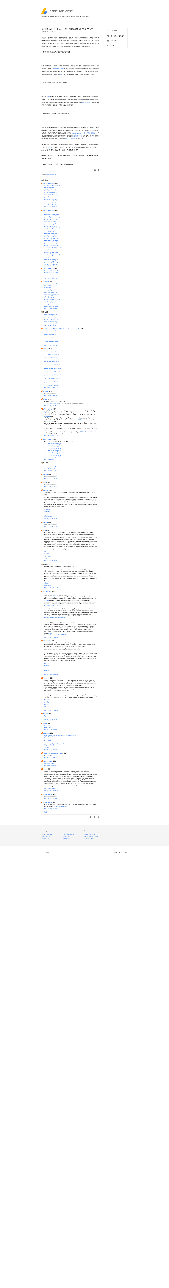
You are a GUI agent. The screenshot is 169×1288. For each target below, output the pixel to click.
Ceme (45, 558)
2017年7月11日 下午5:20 (50, 405)
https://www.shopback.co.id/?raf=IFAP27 (55, 617)
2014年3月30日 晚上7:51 (51, 308)
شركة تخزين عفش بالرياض (51, 219)
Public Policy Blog (46, 836)
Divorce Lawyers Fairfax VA (51, 788)
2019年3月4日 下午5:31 (50, 560)
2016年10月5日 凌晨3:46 (51, 395)
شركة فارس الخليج (48, 409)
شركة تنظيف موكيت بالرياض (51, 194)
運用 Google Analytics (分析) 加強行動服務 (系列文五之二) (68, 29)
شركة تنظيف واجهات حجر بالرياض (53, 185)
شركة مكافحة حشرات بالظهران (52, 371)
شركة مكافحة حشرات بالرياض (52, 262)
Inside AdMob (66, 838)
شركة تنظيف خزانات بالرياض (51, 214)
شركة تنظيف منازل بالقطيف (75, 419)
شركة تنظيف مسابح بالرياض (51, 201)
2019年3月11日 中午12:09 (51, 587)
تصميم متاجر (47, 725)
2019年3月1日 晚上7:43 (50, 519)
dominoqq (46, 583)
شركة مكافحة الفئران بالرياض (51, 294)
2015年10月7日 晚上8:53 (51, 387)
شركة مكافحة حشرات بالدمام (51, 354)
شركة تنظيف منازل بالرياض (51, 245)
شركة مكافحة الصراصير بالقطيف (52, 368)
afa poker (46, 667)
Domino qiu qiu (48, 516)
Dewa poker (47, 509)
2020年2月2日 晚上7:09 (50, 720)
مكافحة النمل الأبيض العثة (50, 292)
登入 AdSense (81, 16)
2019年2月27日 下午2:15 (51, 478)
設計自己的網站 (86, 102)
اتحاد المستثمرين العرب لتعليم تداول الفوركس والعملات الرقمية (60, 735)
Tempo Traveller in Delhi (60, 806)
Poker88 (46, 513)
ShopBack (91, 609)
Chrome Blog (66, 836)
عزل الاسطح (47, 257)
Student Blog (45, 838)
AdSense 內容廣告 (70, 138)
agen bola (46, 663)
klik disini (46, 600)
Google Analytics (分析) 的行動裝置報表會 (83, 133)
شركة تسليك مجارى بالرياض (51, 241)
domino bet (47, 668)
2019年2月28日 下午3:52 (51, 486)
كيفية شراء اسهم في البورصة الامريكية (54, 744)
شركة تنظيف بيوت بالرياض (51, 199)
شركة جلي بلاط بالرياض (50, 235)
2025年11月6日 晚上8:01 (50, 798)
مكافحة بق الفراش (49, 296)
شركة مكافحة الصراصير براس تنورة (53, 375)
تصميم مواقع (47, 716)
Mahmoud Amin (48, 761)
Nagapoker (47, 515)
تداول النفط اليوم (48, 747)
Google (115, 852)
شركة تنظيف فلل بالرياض (50, 192)
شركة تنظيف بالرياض (49, 255)
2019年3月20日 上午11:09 (51, 710)
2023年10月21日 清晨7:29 (51, 765)
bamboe (45, 474)
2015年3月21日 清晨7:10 (51, 345)
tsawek (45, 723)
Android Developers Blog (91, 836)
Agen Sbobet (47, 553)
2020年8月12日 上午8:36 (51, 729)
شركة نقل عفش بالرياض (50, 226)
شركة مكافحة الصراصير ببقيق (51, 357)
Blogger (45, 399)
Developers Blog (88, 838)
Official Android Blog (68, 834)
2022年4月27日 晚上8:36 (51, 757)
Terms (126, 852)
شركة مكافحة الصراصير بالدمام (52, 385)
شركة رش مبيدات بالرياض (50, 261)
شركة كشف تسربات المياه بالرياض (53, 217)
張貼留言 (46, 812)
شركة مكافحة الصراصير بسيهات (52, 378)
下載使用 (49, 147)
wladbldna (46, 281)
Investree (46, 622)
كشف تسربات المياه (49, 187)
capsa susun (47, 585)
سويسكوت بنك (47, 740)
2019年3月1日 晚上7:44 (50, 527)
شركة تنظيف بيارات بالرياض (51, 204)
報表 (48, 96)
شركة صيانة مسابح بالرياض (51, 202)
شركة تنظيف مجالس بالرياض (51, 195)
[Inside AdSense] (60, 13)
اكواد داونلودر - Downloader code (52, 753)
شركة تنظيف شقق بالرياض (51, 197)
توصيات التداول (47, 738)
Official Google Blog (46, 834)
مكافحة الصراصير (48, 290)
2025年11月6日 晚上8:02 (50, 808)
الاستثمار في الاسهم (49, 745)
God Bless (46, 678)
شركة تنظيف (47, 412)
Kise (44, 482)
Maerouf (45, 713)
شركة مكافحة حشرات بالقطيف (88, 431)
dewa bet (46, 665)
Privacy (121, 852)
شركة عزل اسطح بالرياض (50, 274)
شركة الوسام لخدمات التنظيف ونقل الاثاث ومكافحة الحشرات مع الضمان (62, 328)
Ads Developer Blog (89, 834)
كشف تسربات (47, 287)
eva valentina (47, 591)
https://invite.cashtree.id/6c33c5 (52, 605)
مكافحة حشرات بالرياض (50, 297)
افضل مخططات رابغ (49, 763)
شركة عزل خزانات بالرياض (51, 240)
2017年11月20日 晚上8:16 (51, 436)
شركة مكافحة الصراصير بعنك (51, 361)
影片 (61, 74)
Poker (45, 551)
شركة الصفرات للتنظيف (50, 334)
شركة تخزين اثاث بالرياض (50, 189)
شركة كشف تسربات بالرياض (51, 283)
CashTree (56, 595)
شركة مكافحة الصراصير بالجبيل (52, 364)
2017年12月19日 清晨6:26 (51, 470)
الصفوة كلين (47, 416)
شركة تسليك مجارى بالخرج (51, 341)
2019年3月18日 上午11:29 (51, 637)
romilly (45, 769)
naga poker (47, 582)
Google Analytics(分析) (50, 174)
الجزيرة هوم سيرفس (48, 183)
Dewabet (46, 555)
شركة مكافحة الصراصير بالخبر (52, 382)
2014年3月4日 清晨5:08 (50, 265)
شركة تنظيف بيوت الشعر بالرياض (52, 254)
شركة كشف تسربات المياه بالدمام (52, 443)
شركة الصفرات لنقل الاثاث (51, 330)
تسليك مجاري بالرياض (49, 468)
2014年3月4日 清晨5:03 (50, 207)
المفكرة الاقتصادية (48, 737)
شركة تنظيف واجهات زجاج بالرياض (53, 247)
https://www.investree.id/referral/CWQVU (55, 635)
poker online (47, 662)
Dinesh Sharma (48, 794)
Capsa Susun (47, 556)
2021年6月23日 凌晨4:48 (51, 749)
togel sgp (46, 701)
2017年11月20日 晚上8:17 (51, 459)
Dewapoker (47, 508)
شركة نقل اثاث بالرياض (50, 190)
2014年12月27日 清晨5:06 (51, 325)
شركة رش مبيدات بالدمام (50, 351)
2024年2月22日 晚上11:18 (51, 791)
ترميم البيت (47, 250)
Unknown (46, 348)
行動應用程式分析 (58, 68)
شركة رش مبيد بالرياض (50, 289)
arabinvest (46, 733)
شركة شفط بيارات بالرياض (51, 216)
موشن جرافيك (47, 727)
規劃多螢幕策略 (77, 136)
